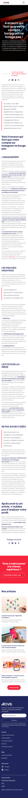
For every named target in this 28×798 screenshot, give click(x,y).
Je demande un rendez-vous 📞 (13, 575)
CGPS (3, 786)
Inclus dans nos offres (7, 740)
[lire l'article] (14, 604)
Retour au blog (14, 687)
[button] (23, 2)
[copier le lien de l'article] (9, 80)
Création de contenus (7, 746)
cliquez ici (12, 256)
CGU (3, 783)
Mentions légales (6, 777)
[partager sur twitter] (15, 80)
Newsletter (4, 758)
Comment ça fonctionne (8, 735)
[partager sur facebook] (18, 80)
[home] (6, 2)
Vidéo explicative (6, 738)
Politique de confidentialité (8, 780)
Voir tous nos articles (7, 755)
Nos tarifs (4, 743)
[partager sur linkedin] (12, 80)
